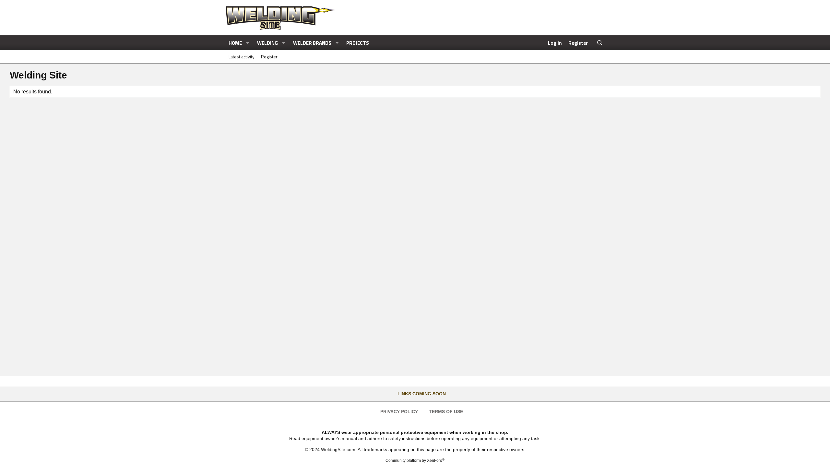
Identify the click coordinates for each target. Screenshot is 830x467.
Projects (357, 43)
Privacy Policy (399, 411)
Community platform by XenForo (415, 460)
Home (235, 43)
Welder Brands (312, 43)
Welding (267, 43)
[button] (247, 43)
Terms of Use (446, 411)
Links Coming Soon (421, 393)
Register (269, 56)
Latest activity (242, 56)
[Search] (600, 42)
